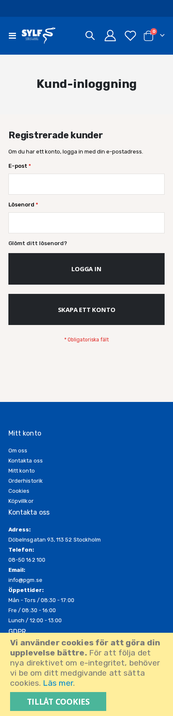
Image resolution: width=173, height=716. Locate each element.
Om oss (17, 450)
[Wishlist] (130, 35)
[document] (87, 674)
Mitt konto (21, 471)
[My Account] (110, 35)
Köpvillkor (21, 501)
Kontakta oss (25, 460)
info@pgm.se (25, 580)
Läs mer (58, 683)
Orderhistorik (25, 481)
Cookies (18, 491)
